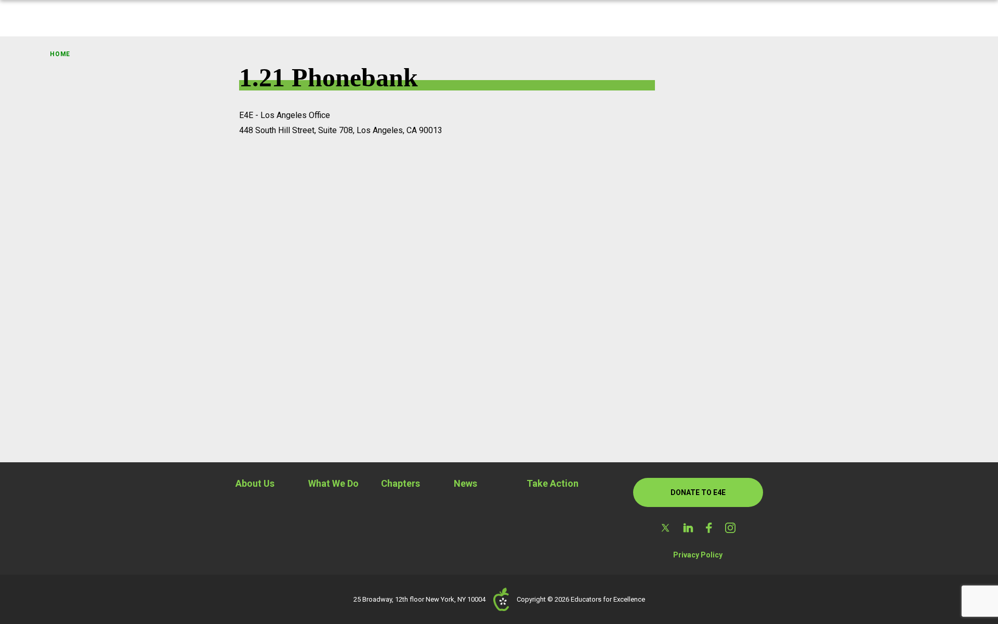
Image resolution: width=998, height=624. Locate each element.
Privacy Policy (698, 555)
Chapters (400, 483)
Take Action (553, 483)
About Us (254, 483)
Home (60, 54)
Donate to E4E (698, 492)
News (465, 483)
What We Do (333, 483)
